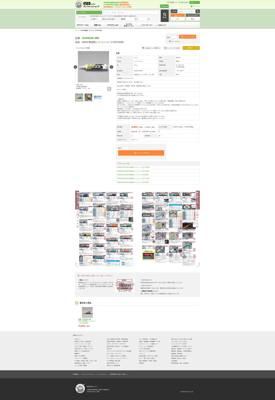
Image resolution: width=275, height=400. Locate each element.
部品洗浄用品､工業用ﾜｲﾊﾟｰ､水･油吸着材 (118, 346)
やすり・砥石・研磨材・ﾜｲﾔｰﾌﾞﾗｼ (84, 346)
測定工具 (109, 348)
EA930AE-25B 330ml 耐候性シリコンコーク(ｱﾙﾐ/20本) (133, 182)
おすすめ (129, 25)
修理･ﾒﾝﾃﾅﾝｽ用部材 (80, 356)
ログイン (195, 2)
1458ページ (134, 139)
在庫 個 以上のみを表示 (103, 19)
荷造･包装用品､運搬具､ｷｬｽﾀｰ (179, 356)
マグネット (142, 353)
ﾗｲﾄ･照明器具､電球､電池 (113, 360)
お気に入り (163, 25)
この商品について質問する (152, 48)
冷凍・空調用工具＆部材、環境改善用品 (117, 339)
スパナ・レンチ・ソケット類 (82, 344)
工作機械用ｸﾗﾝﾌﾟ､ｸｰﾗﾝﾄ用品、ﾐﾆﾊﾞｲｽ (181, 346)
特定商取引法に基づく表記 (118, 374)
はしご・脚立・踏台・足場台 (146, 358)
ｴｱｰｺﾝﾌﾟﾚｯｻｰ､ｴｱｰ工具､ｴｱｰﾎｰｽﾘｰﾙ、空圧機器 (119, 351)
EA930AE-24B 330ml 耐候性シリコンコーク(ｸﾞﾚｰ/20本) (133, 178)
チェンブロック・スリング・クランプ (117, 358)
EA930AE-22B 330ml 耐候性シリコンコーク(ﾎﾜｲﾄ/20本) (133, 171)
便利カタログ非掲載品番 (113, 365)
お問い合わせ (184, 2)
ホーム (77, 30)
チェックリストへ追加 (172, 48)
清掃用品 (141, 363)
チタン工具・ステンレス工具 (179, 341)
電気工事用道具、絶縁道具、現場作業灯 (117, 341)
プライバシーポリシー (88, 374)
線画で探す (97, 25)
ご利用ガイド (173, 2)
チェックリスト (175, 41)
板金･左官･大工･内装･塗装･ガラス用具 (181, 339)
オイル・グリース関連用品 (146, 346)
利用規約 (75, 374)
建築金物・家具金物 (176, 353)
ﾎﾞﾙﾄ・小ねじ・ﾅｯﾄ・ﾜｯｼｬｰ (114, 353)
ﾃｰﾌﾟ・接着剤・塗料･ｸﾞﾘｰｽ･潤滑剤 (116, 356)
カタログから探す (112, 25)
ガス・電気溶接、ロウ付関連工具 (148, 339)
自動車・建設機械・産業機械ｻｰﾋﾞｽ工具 (149, 341)
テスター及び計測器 (144, 348)
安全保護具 (174, 360)
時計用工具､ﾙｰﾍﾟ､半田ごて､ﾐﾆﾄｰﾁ (84, 348)
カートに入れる (189, 37)
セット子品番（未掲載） (81, 365)
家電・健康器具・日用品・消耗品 (148, 360)
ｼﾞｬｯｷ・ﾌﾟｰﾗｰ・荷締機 (81, 358)
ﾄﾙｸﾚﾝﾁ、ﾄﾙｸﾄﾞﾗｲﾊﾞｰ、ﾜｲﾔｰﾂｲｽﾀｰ (116, 344)
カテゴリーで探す (82, 25)
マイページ (196, 6)
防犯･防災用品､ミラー (113, 363)
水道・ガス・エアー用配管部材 (147, 351)
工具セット (78, 339)
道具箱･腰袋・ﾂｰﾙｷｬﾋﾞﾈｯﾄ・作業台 (148, 356)
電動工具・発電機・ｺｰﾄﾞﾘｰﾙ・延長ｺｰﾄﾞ (182, 348)
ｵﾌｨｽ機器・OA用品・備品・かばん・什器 (86, 360)
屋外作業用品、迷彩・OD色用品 (180, 363)
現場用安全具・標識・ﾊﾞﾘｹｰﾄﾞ (83, 363)
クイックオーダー (146, 25)
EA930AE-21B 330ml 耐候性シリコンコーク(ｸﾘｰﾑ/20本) (133, 167)
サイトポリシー (102, 374)
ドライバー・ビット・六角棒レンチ (148, 344)
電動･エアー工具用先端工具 (82, 351)
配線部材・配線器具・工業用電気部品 (181, 351)
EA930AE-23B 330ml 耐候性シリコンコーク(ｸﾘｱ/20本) (133, 175)
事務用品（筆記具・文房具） (179, 358)
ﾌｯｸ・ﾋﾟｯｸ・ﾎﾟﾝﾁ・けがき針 (179, 344)
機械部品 (77, 353)
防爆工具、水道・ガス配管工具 (83, 341)
